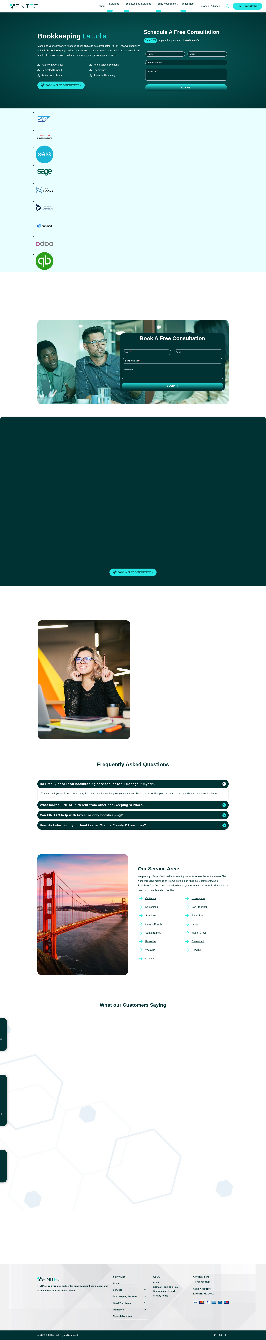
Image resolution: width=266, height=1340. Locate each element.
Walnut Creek (199, 932)
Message (153, 71)
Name (151, 54)
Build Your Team (122, 1303)
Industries (118, 1309)
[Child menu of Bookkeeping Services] (126, 11)
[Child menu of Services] (110, 11)
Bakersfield (198, 941)
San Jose (150, 915)
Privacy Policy (160, 1295)
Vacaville (150, 950)
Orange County (153, 924)
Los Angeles (198, 898)
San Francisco (200, 907)
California (150, 898)
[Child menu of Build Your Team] (158, 11)
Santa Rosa (198, 915)
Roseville (150, 941)
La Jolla (149, 958)
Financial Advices (210, 6)
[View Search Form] (227, 6)
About (102, 6)
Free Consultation (247, 6)
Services (117, 1289)
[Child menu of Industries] (183, 11)
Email (193, 54)
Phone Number (155, 62)
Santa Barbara (153, 932)
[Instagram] (220, 1335)
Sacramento (152, 907)
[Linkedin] (226, 1335)
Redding (196, 950)
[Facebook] (214, 1335)
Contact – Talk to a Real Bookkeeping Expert (165, 1289)
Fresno (195, 924)
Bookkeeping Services (125, 1296)
